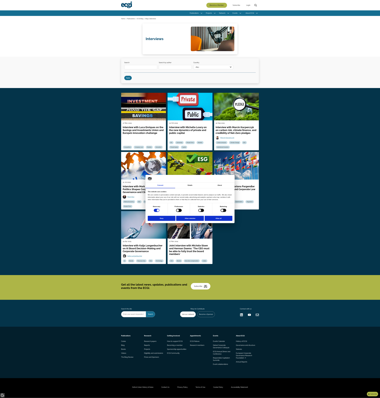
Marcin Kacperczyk (227, 138)
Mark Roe (130, 197)
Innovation (158, 147)
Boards (131, 261)
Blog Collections (150, 18)
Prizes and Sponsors (151, 357)
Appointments (195, 336)
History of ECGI (241, 341)
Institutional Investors (223, 147)
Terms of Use (200, 387)
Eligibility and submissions (153, 353)
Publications (194, 13)
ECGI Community (173, 353)
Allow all (218, 218)
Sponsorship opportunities (176, 349)
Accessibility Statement (239, 387)
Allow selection (190, 218)
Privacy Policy (182, 387)
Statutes (239, 349)
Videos (123, 353)
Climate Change (234, 142)
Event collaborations (220, 364)
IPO (171, 142)
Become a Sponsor (206, 314)
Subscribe (236, 5)
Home (123, 18)
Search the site (126, 309)
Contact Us (165, 387)
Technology (159, 261)
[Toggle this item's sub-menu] (201, 13)
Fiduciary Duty (141, 261)
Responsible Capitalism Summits (221, 359)
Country (196, 62)
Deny (161, 218)
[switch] (179, 210)
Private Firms (190, 142)
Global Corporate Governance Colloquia (221, 346)
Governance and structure (245, 345)
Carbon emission (221, 142)
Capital (184, 147)
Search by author (165, 62)
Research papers (150, 341)
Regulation (250, 201)
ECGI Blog (140, 18)
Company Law (139, 147)
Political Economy (129, 201)
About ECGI (250, 13)
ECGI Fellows (195, 341)
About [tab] (220, 185)
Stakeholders (239, 201)
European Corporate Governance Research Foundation (244, 355)
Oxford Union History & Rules (142, 387)
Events (235, 13)
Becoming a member (175, 345)
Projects (209, 13)
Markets (149, 147)
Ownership (179, 142)
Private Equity (174, 147)
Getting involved (173, 336)
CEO (171, 261)
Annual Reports (241, 362)
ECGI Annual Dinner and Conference (221, 353)
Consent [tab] (160, 185)
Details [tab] (190, 185)
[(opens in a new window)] (241, 314)
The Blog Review (127, 357)
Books (123, 349)
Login (248, 5)
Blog (123, 345)
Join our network (188, 314)
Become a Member (217, 5)
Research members (197, 345)
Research (147, 336)
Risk (151, 261)
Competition (127, 147)
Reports (147, 345)
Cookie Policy (218, 387)
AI (124, 261)
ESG (244, 142)
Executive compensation (192, 261)
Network (222, 13)
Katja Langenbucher (134, 256)
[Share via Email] (257, 314)
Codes (204, 261)
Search (255, 5)
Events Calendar (219, 341)
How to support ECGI (175, 341)
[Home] (126, 5)
